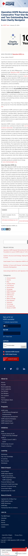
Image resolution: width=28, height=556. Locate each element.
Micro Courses (5, 461)
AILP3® (4, 441)
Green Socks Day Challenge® (10, 435)
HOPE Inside (4, 410)
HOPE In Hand (10, 293)
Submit (23, 346)
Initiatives (4, 428)
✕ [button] (26, 548)
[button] (20, 553)
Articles (9, 280)
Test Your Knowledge (7, 456)
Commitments (5, 524)
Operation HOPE (15, 72)
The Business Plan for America (9, 507)
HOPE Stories (10, 295)
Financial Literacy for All (7, 433)
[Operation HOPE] (8, 3)
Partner (3, 522)
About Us (4, 379)
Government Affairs (6, 488)
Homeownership (6, 414)
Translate (7, 554)
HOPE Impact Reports (7, 473)
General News (10, 287)
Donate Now (12, 359)
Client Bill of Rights (7, 535)
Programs (4, 407)
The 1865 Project (5, 516)
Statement (9, 302)
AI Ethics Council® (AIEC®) (9, 439)
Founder (3, 384)
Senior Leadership (6, 389)
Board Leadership (6, 387)
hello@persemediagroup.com (10, 220)
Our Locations (5, 395)
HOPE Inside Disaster (7, 421)
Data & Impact (6, 468)
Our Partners (4, 391)
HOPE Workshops (6, 503)
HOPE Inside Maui (7, 480)
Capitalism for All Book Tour (8, 499)
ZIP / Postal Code (7, 336)
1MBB (2, 431)
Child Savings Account (7, 444)
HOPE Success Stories (7, 475)
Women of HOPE (11, 308)
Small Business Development (10, 416)
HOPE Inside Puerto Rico (9, 477)
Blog (8, 282)
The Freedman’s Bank (7, 400)
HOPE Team (6, 25)
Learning (4, 451)
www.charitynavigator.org (10, 162)
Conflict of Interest (7, 538)
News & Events (6, 495)
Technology (10, 304)
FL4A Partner (10, 285)
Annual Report (5, 471)
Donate (3, 520)
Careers (3, 527)
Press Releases (10, 300)
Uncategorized (11, 306)
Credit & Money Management (10, 412)
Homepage (9, 289)
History (3, 397)
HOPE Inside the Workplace (8, 419)
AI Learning (4, 458)
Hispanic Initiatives (6, 446)
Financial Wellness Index (7, 482)
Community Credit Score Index (9, 484)
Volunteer (4, 518)
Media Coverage (11, 298)
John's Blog (10, 296)
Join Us (3, 512)
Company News (11, 283)
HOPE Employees (11, 291)
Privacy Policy (18, 535)
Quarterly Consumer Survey (8, 486)
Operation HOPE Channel (12, 351)
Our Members (4, 393)
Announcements (11, 278)
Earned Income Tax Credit (8, 490)
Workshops (4, 454)
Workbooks (4, 463)
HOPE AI (3, 437)
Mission (3, 382)
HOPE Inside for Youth (7, 423)
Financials (4, 402)
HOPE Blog (4, 505)
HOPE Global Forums (7, 501)
